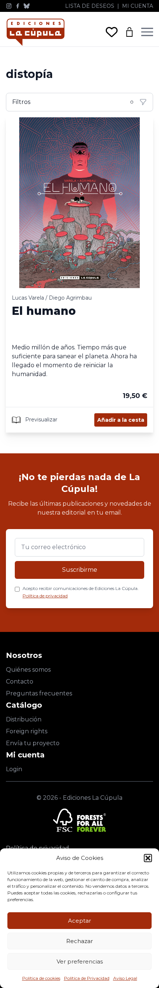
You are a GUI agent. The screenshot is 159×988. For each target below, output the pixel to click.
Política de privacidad (45, 596)
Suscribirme (79, 569)
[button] (148, 858)
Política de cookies (41, 978)
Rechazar (79, 941)
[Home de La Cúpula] (35, 32)
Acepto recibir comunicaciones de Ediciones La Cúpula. (81, 592)
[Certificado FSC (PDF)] (79, 820)
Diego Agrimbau (70, 297)
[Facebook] (18, 6)
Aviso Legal (125, 978)
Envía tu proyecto (33, 743)
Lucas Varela (28, 297)
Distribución (23, 719)
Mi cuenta (137, 6)
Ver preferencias (80, 961)
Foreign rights (26, 731)
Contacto (19, 681)
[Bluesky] (27, 6)
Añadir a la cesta (120, 420)
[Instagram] (9, 6)
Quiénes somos (28, 669)
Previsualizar (40, 419)
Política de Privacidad (86, 978)
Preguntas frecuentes (39, 693)
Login (14, 769)
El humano (44, 311)
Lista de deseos (89, 6)
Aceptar (79, 920)
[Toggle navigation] (147, 32)
